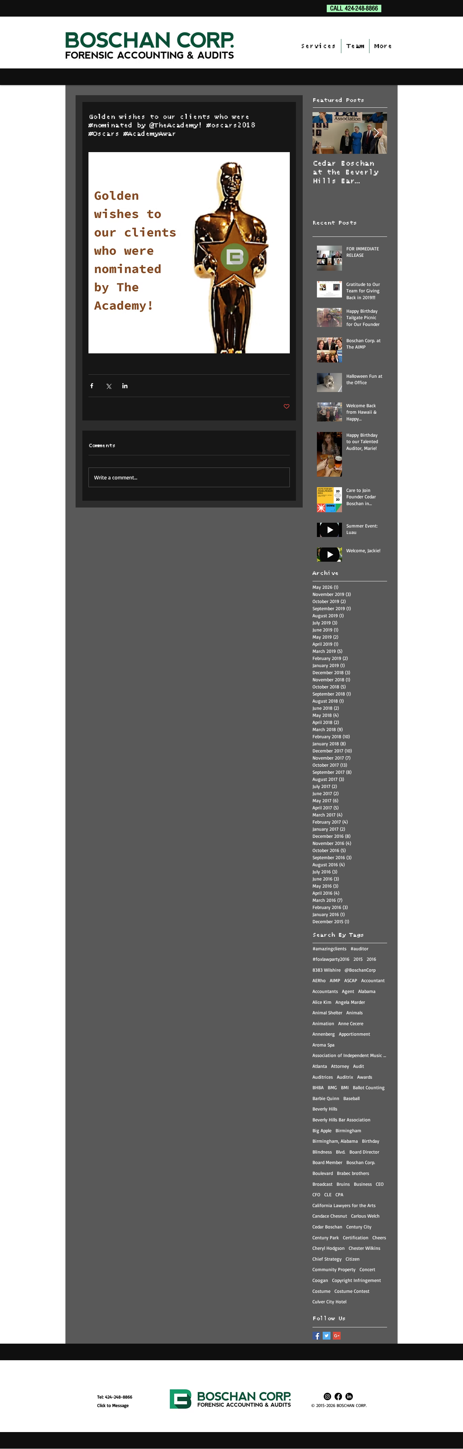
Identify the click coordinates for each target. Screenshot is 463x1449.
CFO (316, 1194)
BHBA (318, 1087)
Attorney (340, 1066)
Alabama (367, 991)
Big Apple (322, 1130)
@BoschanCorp (360, 970)
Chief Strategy (327, 1259)
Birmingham (348, 1130)
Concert (367, 1269)
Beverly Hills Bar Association (341, 1119)
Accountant (373, 980)
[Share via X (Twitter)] (108, 385)
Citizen (353, 1259)
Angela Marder (350, 1002)
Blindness (322, 1152)
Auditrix (345, 1077)
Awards (364, 1077)
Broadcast (323, 1184)
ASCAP (350, 980)
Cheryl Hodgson (329, 1248)
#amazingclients (329, 948)
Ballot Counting (369, 1087)
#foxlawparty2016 (331, 959)
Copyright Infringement (356, 1280)
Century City (358, 1226)
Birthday (370, 1141)
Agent (348, 991)
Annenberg (324, 1034)
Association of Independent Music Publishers (350, 1055)
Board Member (327, 1162)
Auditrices (323, 1077)
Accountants (325, 991)
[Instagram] (327, 1396)
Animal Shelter (327, 1012)
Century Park (326, 1237)
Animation (323, 1023)
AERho (319, 980)
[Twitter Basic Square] (326, 1336)
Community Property (334, 1269)
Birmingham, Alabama (335, 1141)
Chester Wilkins (364, 1248)
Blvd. (340, 1152)
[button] (318, 46)
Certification (355, 1237)
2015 (358, 959)
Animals (354, 1012)
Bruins (343, 1184)
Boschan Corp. (360, 1162)
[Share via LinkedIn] (125, 385)
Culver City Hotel (329, 1301)
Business (363, 1184)
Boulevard (323, 1173)
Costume (321, 1291)
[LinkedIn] (349, 1396)
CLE (327, 1194)
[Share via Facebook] (91, 385)
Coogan (320, 1280)
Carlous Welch (365, 1216)
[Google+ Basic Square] (337, 1336)
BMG (332, 1087)
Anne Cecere (350, 1023)
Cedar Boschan (327, 1226)
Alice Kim (322, 1002)
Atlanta (320, 1066)
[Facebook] (338, 1396)
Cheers (379, 1237)
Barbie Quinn (326, 1098)
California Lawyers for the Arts (344, 1205)
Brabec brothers (353, 1173)
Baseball (351, 1098)
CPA (339, 1194)
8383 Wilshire (327, 970)
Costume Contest (352, 1291)
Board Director (364, 1152)
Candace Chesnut (330, 1216)
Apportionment (354, 1034)
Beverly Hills (325, 1109)
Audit (358, 1066)
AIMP (335, 980)
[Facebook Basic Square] (316, 1336)
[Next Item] (376, 133)
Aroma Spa (324, 1045)
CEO (380, 1184)
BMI (345, 1087)
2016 (371, 959)
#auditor (359, 948)
